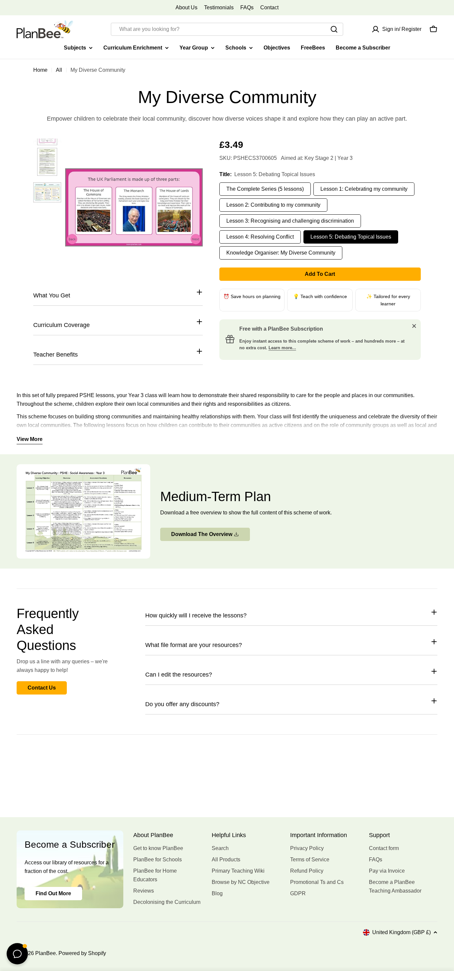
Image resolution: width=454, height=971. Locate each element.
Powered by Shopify (82, 953)
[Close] (414, 326)
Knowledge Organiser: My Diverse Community (280, 253)
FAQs (247, 7)
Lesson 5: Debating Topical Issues (350, 237)
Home (40, 70)
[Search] (334, 29)
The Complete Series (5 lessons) (265, 189)
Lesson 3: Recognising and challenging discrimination (290, 221)
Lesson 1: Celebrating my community (363, 189)
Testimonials (219, 7)
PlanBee (45, 953)
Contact (269, 7)
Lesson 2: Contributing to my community (273, 205)
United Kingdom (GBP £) (401, 932)
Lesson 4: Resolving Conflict (260, 237)
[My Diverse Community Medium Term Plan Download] (83, 468)
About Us (186, 7)
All (59, 70)
